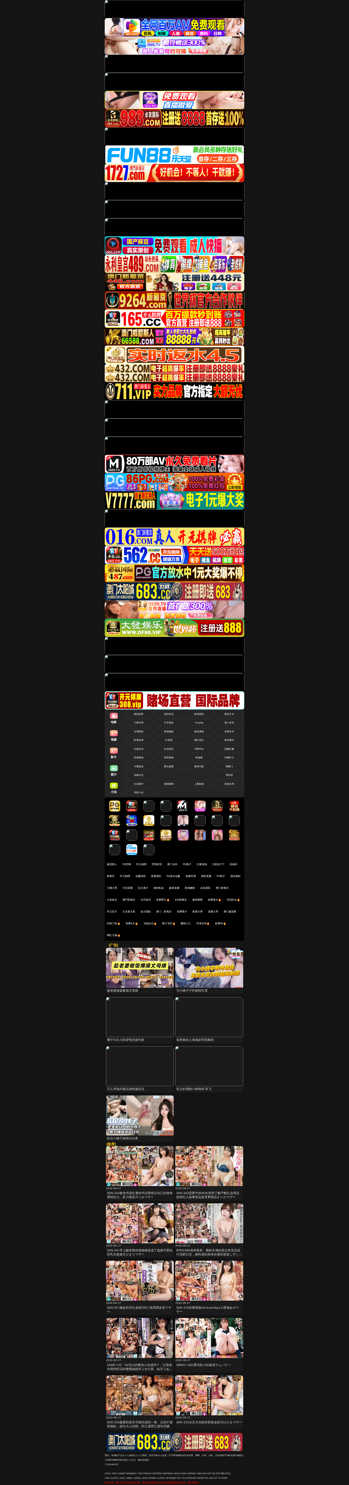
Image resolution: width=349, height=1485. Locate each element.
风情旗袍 (138, 757)
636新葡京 (181, 899)
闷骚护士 (229, 757)
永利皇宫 (146, 899)
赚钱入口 (186, 923)
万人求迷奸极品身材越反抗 (126, 1089)
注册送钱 (202, 864)
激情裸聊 (197, 899)
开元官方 (112, 911)
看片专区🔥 (168, 923)
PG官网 (127, 864)
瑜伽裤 (198, 757)
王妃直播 (128, 888)
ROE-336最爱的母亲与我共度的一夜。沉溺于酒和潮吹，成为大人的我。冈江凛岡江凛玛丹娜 (140, 1424)
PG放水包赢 (173, 876)
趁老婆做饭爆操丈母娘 (122, 990)
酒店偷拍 (235, 876)
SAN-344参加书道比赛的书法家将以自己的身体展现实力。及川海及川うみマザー (140, 1195)
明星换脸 (169, 757)
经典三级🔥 (113, 923)
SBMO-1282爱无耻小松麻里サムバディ (203, 1365)
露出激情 (169, 766)
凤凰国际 (156, 876)
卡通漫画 (138, 766)
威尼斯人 (112, 864)
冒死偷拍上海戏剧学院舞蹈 (195, 1040)
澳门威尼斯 (230, 911)
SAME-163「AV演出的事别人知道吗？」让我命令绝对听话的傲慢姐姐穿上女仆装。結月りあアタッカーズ (140, 1369)
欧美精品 (199, 714)
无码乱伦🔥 (233, 899)
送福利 (233, 864)
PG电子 (187, 864)
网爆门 (229, 766)
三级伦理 (138, 722)
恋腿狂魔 (229, 749)
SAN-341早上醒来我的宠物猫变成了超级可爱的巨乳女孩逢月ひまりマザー (140, 1252)
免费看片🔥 (163, 899)
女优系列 (169, 749)
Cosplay (199, 722)
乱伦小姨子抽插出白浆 (122, 1138)
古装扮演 (138, 749)
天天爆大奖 (129, 911)
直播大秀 (213, 911)
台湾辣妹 (138, 731)
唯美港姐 (199, 731)
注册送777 (218, 864)
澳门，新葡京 (164, 911)
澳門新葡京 (129, 899)
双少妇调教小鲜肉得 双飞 (193, 1089)
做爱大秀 (197, 911)
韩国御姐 (169, 731)
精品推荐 (138, 714)
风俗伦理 (229, 783)
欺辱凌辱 (138, 740)
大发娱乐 (112, 899)
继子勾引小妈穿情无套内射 (126, 1040)
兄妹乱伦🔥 (150, 923)
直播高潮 (190, 876)
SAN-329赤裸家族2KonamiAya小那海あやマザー (207, 1309)
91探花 (169, 740)
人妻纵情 (199, 783)
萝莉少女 (229, 714)
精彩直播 (206, 876)
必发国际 (205, 888)
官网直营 (157, 864)
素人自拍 (229, 722)
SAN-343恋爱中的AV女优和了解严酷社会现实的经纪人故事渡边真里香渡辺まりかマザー (207, 1195)
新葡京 (111, 876)
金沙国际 (146, 911)
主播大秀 (112, 888)
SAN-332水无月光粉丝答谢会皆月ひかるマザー (209, 1422)
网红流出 (199, 740)
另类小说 (138, 792)
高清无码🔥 (203, 923)
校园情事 (169, 783)
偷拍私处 (159, 888)
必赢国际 (140, 876)
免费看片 (182, 911)
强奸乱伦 (169, 714)
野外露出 (229, 740)
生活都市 (138, 783)
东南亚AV (229, 731)
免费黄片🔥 (214, 899)
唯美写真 (199, 766)
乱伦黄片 (143, 888)
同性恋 (229, 775)
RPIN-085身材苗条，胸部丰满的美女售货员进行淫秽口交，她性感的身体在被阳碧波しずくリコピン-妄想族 (209, 1254)
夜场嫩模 (190, 888)
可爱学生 (199, 749)
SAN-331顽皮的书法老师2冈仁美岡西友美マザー (139, 1309)
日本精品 (169, 722)
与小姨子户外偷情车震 (192, 990)
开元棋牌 (141, 864)
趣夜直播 (174, 888)
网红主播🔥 (113, 935)
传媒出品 (138, 775)
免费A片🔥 (132, 923)
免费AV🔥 (220, 923)
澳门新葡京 (222, 888)
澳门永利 (172, 864)
